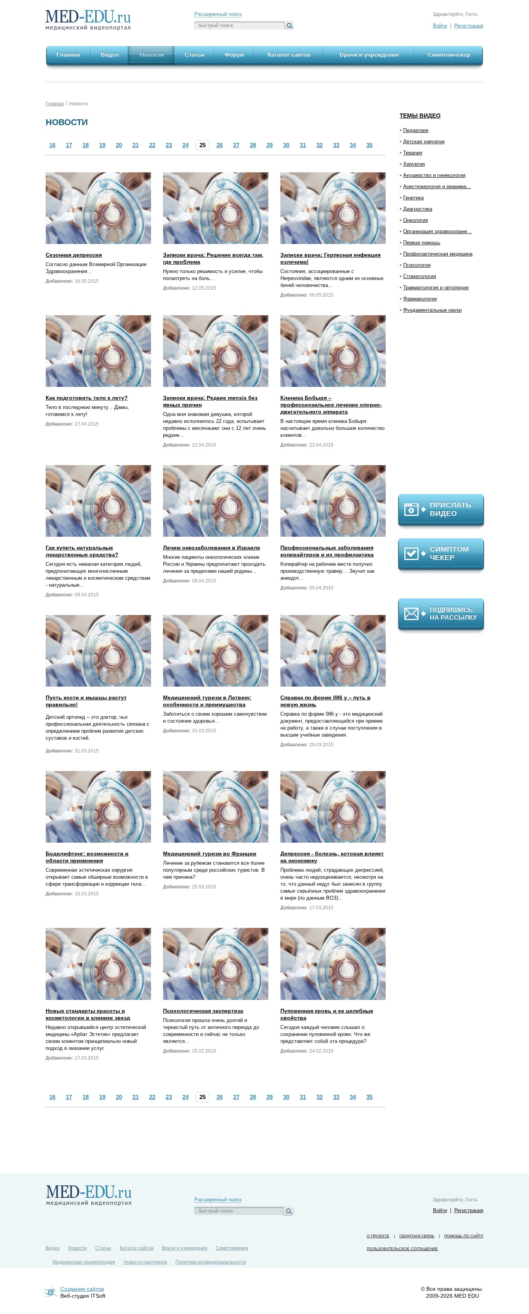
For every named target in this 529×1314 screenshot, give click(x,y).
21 (135, 145)
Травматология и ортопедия (436, 287)
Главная (55, 103)
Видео (53, 1248)
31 (303, 145)
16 (52, 145)
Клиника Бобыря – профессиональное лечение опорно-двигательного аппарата (331, 405)
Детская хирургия (424, 141)
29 (269, 145)
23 (169, 145)
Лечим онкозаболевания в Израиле (211, 547)
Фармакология (420, 299)
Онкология (415, 220)
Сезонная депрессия (74, 255)
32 (319, 145)
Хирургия (414, 164)
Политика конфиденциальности (210, 1262)
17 (69, 145)
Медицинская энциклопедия (84, 1262)
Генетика (413, 198)
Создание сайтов (82, 1289)
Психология (417, 265)
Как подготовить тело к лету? (87, 398)
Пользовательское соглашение (402, 1249)
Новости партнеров (145, 1262)
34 (353, 145)
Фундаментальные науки (432, 310)
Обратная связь (417, 1236)
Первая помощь (421, 243)
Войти (440, 26)
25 (202, 145)
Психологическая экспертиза (203, 1011)
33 (336, 145)
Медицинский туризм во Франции (209, 853)
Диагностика (417, 209)
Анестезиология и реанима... (437, 186)
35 (369, 145)
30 (286, 145)
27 (236, 145)
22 (152, 145)
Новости (78, 103)
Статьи (103, 1248)
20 (119, 145)
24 (185, 145)
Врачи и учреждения (184, 1248)
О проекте (378, 1236)
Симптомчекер (232, 1248)
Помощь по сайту (463, 1236)
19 (102, 145)
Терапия (412, 153)
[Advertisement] (444, 407)
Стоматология (419, 276)
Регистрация (468, 26)
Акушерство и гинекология (434, 175)
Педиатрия (415, 130)
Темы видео (420, 115)
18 (85, 145)
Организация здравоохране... (437, 231)
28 (253, 145)
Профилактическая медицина (437, 254)
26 (219, 145)
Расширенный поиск (218, 14)
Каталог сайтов (136, 1248)
